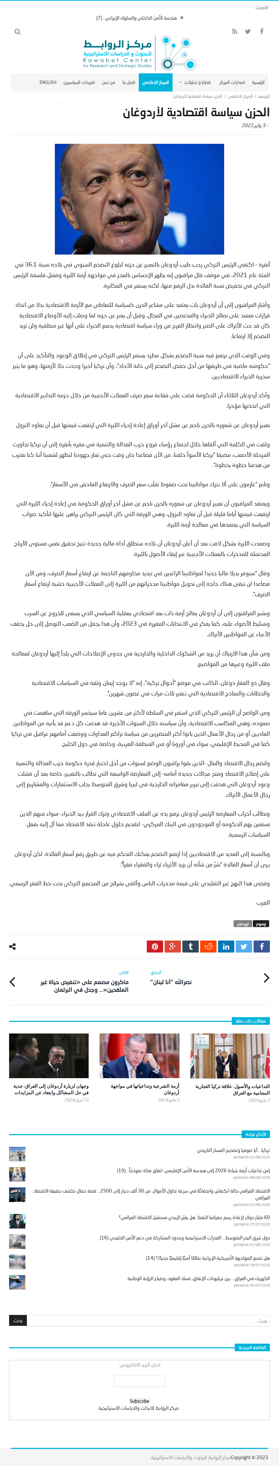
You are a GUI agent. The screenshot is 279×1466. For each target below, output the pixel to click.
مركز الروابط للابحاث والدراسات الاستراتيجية (138, 1408)
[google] (173, 947)
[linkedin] (226, 947)
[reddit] (208, 947)
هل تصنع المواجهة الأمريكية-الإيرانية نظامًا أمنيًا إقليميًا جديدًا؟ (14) (208, 1258)
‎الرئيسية (264, 96)
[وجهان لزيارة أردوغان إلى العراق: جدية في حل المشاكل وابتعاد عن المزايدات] (49, 1055)
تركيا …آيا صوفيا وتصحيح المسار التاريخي (233, 1150)
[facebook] (262, 947)
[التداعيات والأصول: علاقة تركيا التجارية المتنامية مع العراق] (230, 1056)
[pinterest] (155, 947)
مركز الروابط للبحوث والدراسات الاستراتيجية (191, 1457)
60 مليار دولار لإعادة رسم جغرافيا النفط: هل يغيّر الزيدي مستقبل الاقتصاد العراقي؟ (194, 1217)
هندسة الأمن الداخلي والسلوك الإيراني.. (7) (136, 18)
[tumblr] (190, 947)
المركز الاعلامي (240, 96)
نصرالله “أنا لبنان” (171, 977)
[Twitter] (248, 31)
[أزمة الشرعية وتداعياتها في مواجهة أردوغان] (139, 1055)
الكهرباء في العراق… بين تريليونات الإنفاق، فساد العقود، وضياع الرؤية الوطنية (199, 1278)
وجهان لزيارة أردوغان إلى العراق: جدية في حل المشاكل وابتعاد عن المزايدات (51, 1089)
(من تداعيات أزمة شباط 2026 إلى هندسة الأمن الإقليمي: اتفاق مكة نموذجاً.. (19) (193, 1170)
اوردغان (243, 923)
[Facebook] (261, 31)
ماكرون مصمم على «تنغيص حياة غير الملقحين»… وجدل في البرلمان (85, 981)
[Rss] (234, 31)
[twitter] (244, 947)
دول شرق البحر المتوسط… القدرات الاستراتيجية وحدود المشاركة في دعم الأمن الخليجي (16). (184, 1237)
